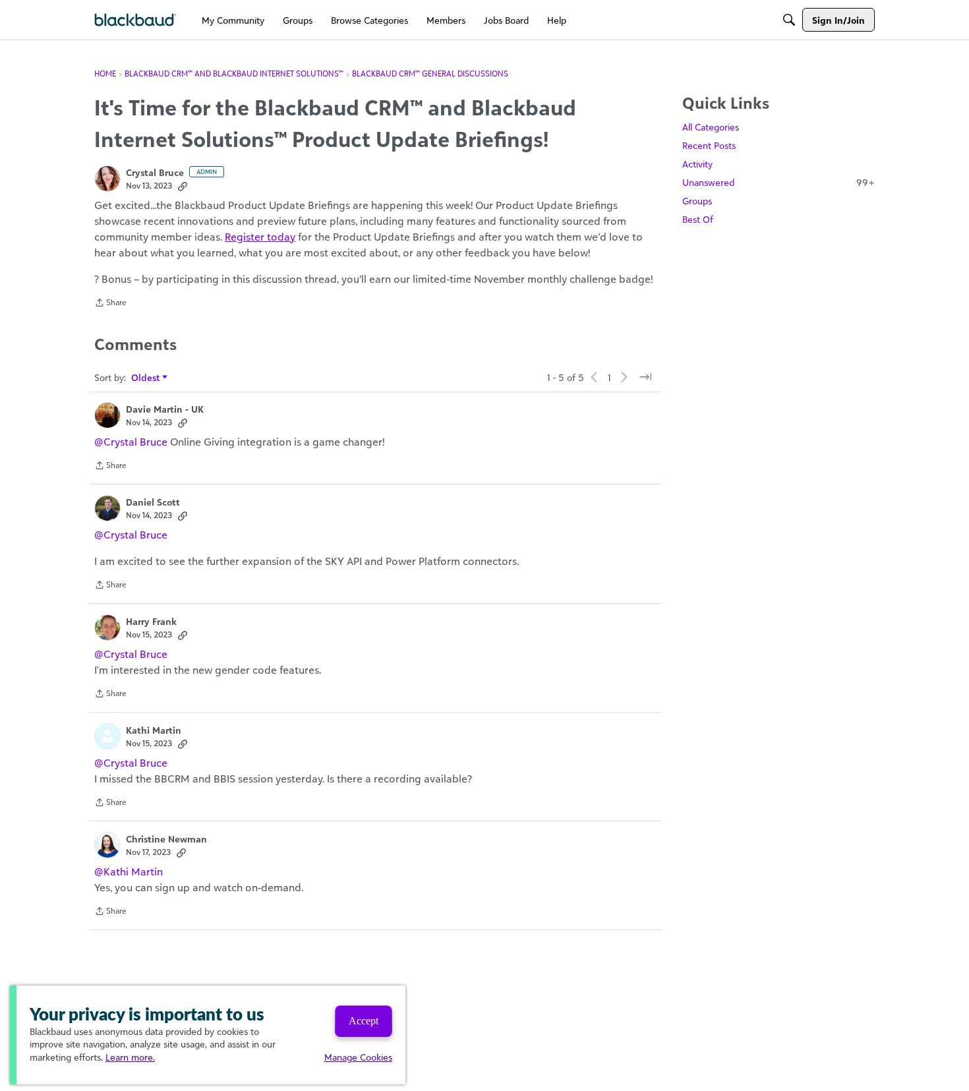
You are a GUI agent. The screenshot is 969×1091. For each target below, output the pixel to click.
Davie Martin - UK (165, 409)
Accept (363, 1020)
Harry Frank (151, 621)
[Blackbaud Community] (135, 20)
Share (110, 303)
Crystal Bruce (155, 172)
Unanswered (778, 182)
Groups (697, 200)
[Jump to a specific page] (645, 377)
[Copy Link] (183, 186)
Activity (697, 163)
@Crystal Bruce (130, 441)
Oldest (146, 378)
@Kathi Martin (128, 871)
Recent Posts (709, 145)
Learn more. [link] (130, 1057)
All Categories (710, 127)
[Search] (789, 20)
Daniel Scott (153, 502)
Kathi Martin (153, 730)
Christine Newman (166, 838)
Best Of (697, 219)
